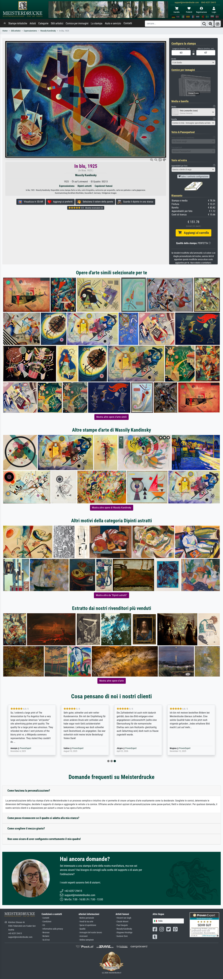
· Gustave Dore (122, 936)
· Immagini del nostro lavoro (90, 932)
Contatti (127, 23)
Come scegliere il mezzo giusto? (26, 828)
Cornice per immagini (77, 23)
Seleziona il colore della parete (97, 201)
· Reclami (45, 936)
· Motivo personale (86, 918)
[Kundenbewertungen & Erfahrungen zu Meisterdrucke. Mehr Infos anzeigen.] (204, 924)
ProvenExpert (25, 748)
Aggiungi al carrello (195, 233)
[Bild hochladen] (217, 24)
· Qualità (82, 929)
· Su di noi (46, 940)
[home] (4, 23)
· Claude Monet (122, 921)
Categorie (43, 23)
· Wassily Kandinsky (124, 929)
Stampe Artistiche (17, 23)
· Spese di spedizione (87, 925)
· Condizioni (46, 921)
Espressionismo (30, 31)
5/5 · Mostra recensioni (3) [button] (92, 208)
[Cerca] (204, 24)
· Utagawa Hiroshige (124, 932)
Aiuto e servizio (113, 23)
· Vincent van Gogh (123, 918)
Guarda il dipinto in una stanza (137, 201)
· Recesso (45, 932)
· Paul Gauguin (122, 925)
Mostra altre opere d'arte (111, 680)
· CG (43, 925)
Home (5, 31)
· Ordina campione (86, 940)
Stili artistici (57, 23)
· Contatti (45, 918)
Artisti (33, 23)
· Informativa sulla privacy (52, 929)
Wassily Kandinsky (48, 31)
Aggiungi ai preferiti (62, 201)
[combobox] (193, 62)
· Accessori (83, 936)
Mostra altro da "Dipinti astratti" (111, 595)
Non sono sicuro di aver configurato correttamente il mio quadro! (44, 839)
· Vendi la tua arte (86, 921)
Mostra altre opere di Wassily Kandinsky (111, 507)
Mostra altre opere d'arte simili (111, 416)
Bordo (173, 59)
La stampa (96, 23)
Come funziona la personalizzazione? (28, 790)
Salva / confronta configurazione (194, 176)
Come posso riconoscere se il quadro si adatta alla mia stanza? (43, 818)
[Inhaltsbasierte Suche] (210, 24)
